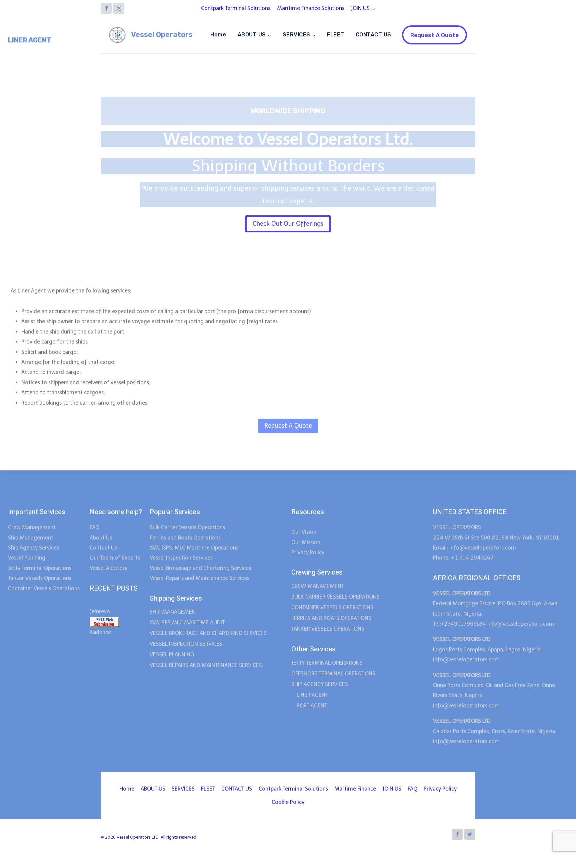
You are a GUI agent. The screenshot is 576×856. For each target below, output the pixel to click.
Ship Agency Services (33, 548)
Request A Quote (434, 35)
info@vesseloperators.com (521, 624)
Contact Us (103, 548)
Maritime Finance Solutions (310, 8)
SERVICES (183, 789)
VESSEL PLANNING (172, 654)
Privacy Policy (307, 552)
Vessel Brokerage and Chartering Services (200, 568)
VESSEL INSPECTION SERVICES (186, 644)
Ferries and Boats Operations (185, 537)
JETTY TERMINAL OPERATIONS (327, 663)
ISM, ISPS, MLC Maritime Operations (194, 548)
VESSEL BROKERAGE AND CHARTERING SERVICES (208, 633)
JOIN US (391, 789)
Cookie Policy (288, 802)
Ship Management (30, 537)
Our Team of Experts (115, 558)
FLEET (335, 34)
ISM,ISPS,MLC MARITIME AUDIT (187, 622)
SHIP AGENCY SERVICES (319, 684)
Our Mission (305, 542)
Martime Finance (355, 789)
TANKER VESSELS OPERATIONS (327, 629)
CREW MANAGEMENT (317, 586)
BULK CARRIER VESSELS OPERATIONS (335, 597)
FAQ (94, 527)
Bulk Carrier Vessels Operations (187, 527)
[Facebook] (106, 8)
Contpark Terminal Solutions (235, 8)
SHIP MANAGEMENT (174, 612)
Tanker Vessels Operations (39, 578)
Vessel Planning (26, 558)
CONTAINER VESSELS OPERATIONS (332, 607)
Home (218, 34)
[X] (118, 8)
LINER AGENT (312, 695)
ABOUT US (153, 789)
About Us (101, 537)
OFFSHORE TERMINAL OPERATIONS (333, 673)
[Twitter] (469, 834)
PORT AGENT (312, 705)
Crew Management (32, 527)
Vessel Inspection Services (181, 558)
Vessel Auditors (108, 568)
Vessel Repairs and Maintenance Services (199, 578)
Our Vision (303, 532)
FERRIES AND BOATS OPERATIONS (331, 618)
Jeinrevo (100, 611)
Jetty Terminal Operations (39, 568)
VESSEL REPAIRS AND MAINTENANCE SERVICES (206, 665)
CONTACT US (373, 34)
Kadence (100, 632)
